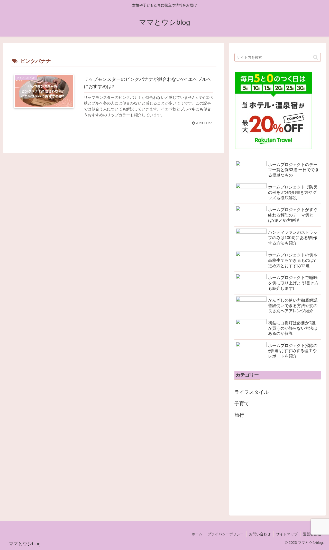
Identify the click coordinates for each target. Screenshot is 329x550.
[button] (315, 57)
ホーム (196, 534)
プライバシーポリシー (226, 534)
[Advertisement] (277, 466)
